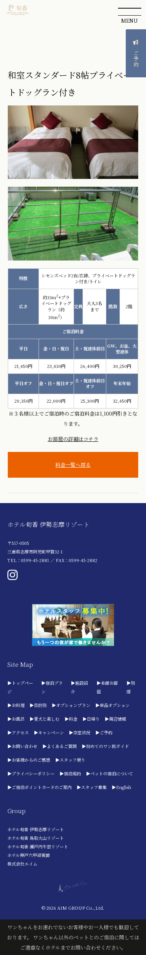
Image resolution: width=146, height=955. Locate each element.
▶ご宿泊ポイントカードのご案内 (39, 787)
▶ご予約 (104, 732)
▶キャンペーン (49, 732)
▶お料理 (16, 705)
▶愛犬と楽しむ (45, 719)
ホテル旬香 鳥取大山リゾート (35, 838)
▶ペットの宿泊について (109, 773)
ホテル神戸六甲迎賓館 (28, 855)
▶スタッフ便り (70, 760)
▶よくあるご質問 (59, 746)
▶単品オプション (112, 705)
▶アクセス (18, 732)
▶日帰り (91, 719)
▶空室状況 (79, 732)
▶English (121, 787)
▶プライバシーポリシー (31, 773)
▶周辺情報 (115, 719)
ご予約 (136, 58)
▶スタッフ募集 (92, 787)
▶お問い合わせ (22, 746)
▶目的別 (38, 705)
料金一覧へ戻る (73, 464)
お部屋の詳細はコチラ (73, 439)
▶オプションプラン (71, 705)
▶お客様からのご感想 (28, 760)
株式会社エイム (22, 863)
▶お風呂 (16, 719)
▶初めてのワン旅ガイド (105, 746)
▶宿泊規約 (70, 773)
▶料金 (71, 719)
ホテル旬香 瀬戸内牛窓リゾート (37, 846)
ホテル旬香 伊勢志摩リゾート (35, 829)
